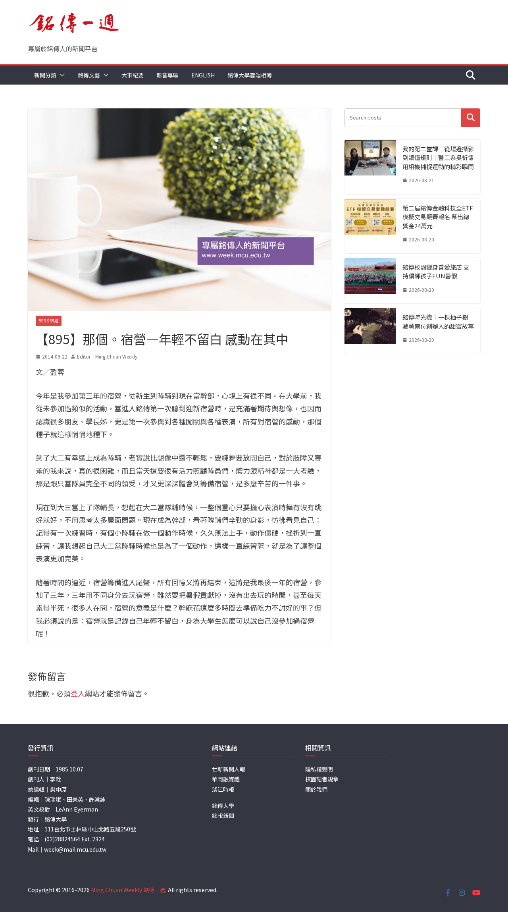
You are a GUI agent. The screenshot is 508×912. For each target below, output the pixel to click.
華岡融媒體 (226, 779)
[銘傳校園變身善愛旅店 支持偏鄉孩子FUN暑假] (370, 281)
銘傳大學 (223, 806)
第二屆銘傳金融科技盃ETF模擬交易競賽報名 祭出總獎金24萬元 (437, 217)
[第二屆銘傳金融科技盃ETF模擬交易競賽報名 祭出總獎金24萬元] (370, 226)
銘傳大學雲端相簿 (249, 75)
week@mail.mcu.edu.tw (75, 849)
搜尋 (471, 117)
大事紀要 (132, 75)
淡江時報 (223, 789)
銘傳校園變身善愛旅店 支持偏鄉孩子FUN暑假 (435, 271)
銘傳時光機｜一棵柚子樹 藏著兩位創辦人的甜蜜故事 (438, 321)
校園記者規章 (322, 779)
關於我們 (316, 789)
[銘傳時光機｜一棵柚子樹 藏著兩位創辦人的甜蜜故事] (370, 331)
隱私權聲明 (319, 769)
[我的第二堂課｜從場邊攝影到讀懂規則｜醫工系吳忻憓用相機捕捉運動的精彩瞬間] (370, 167)
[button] (60, 75)
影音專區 (167, 75)
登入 (78, 693)
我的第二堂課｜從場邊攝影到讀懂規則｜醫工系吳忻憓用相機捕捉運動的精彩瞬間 (438, 158)
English (203, 75)
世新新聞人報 (228, 769)
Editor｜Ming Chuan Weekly (107, 356)
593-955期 (48, 321)
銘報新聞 (223, 815)
